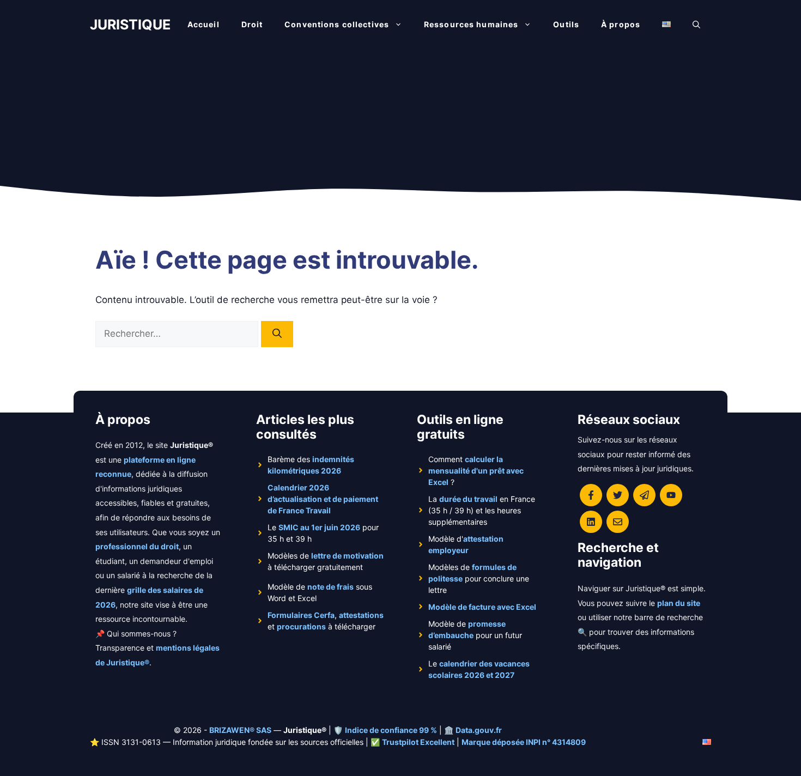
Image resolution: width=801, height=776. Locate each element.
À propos (620, 24)
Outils (566, 24)
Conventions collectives (336, 24)
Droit (252, 24)
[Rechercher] (277, 334)
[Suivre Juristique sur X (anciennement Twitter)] (617, 495)
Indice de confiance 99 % (391, 730)
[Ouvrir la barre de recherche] (696, 24)
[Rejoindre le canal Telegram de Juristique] (644, 495)
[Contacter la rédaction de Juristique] (617, 522)
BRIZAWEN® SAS (240, 730)
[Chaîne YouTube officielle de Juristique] (671, 495)
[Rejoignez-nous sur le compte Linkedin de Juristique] (591, 522)
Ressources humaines (471, 24)
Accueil (203, 24)
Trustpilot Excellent (418, 742)
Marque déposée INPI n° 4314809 (524, 742)
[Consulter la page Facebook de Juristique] (591, 495)
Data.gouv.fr (479, 730)
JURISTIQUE (130, 24)
